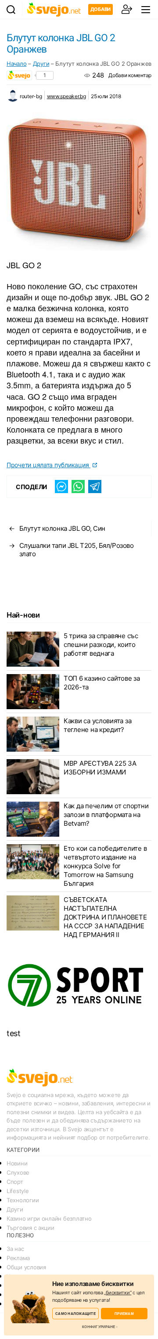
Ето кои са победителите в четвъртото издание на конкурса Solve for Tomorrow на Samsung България (105, 866)
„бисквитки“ (117, 1292)
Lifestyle (18, 1190)
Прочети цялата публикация (48, 465)
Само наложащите (75, 1313)
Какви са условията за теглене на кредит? (97, 725)
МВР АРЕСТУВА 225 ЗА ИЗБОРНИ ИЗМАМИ (100, 767)
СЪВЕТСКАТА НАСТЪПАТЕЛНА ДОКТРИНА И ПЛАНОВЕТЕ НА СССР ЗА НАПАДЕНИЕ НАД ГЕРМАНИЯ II (105, 917)
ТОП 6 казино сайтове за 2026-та (102, 682)
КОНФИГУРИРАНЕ (98, 1327)
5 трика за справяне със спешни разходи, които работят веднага (101, 644)
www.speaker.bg (66, 96)
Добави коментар (129, 75)
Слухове (18, 1172)
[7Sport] (79, 985)
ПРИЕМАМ (124, 1313)
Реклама (18, 1257)
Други (41, 63)
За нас (15, 1248)
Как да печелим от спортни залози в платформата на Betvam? (106, 815)
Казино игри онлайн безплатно (49, 1218)
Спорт (15, 1181)
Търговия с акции (30, 1227)
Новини (17, 1163)
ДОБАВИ (100, 9)
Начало (16, 63)
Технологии (23, 1200)
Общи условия (26, 1267)
